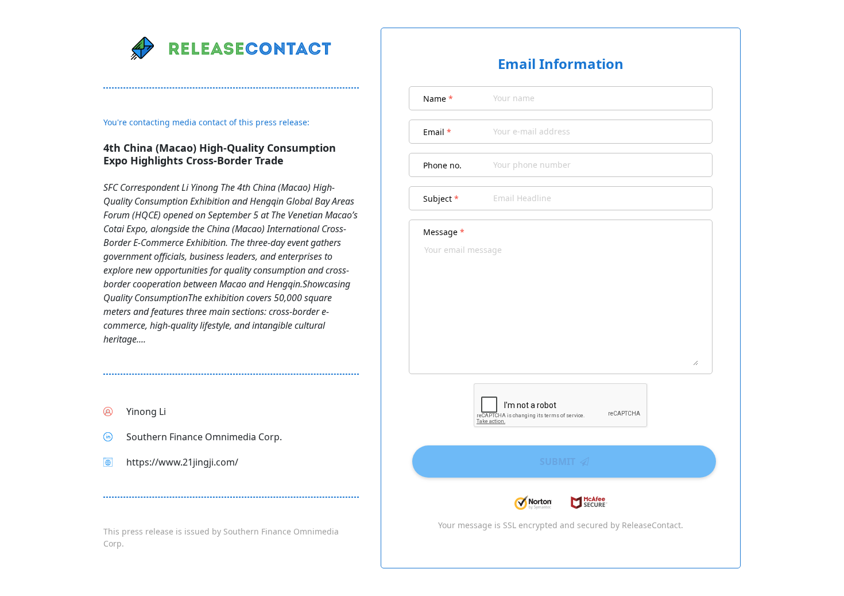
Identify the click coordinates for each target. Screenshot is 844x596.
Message (443, 231)
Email (437, 131)
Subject (441, 198)
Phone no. (442, 165)
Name (438, 98)
